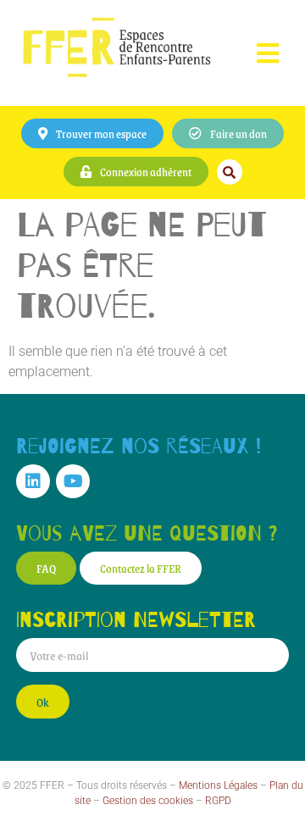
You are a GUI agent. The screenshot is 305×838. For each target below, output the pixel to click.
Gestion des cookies (148, 801)
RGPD (218, 801)
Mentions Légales (218, 785)
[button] (267, 53)
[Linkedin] (33, 481)
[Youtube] (73, 481)
